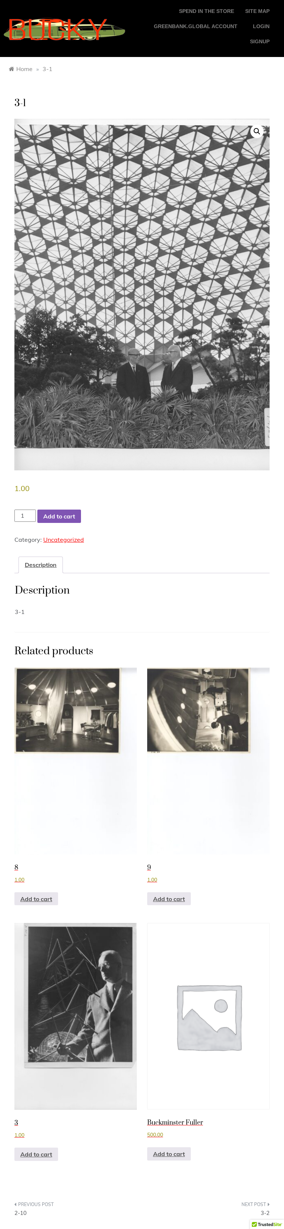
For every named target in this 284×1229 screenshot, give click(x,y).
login (261, 26)
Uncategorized (63, 539)
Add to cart (59, 516)
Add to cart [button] (36, 899)
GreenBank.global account (195, 26)
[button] (257, 131)
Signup (260, 41)
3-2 (265, 1212)
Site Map (257, 11)
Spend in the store (206, 11)
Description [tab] (41, 564)
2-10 (20, 1212)
